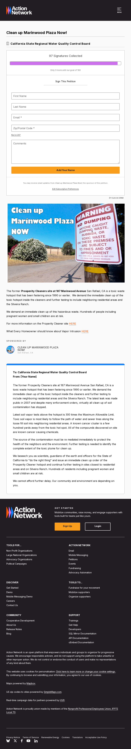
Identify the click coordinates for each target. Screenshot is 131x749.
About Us (11, 625)
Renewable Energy (50, 737)
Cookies (66, 737)
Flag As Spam (117, 198)
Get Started (12, 588)
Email (71, 550)
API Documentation (79, 638)
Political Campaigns (16, 563)
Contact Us (12, 605)
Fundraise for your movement (84, 588)
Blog (8, 633)
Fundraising (75, 568)
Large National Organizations (21, 555)
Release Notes (14, 629)
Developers (75, 629)
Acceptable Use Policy (96, 737)
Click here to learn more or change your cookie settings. (86, 671)
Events (72, 563)
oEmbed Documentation (81, 642)
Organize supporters (80, 596)
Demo (9, 592)
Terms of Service (31, 737)
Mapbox (31, 683)
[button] (119, 11)
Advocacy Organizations (19, 559)
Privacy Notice (13, 737)
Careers (10, 600)
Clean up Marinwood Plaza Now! (38, 349)
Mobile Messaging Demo (19, 596)
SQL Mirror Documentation (82, 633)
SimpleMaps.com (53, 692)
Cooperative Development (20, 620)
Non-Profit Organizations (19, 550)
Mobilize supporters (79, 592)
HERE (72, 323)
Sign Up (67, 526)
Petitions (73, 559)
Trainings (73, 620)
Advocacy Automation (80, 572)
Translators (77, 737)
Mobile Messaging (78, 555)
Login (98, 526)
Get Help (73, 625)
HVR (62, 700)
